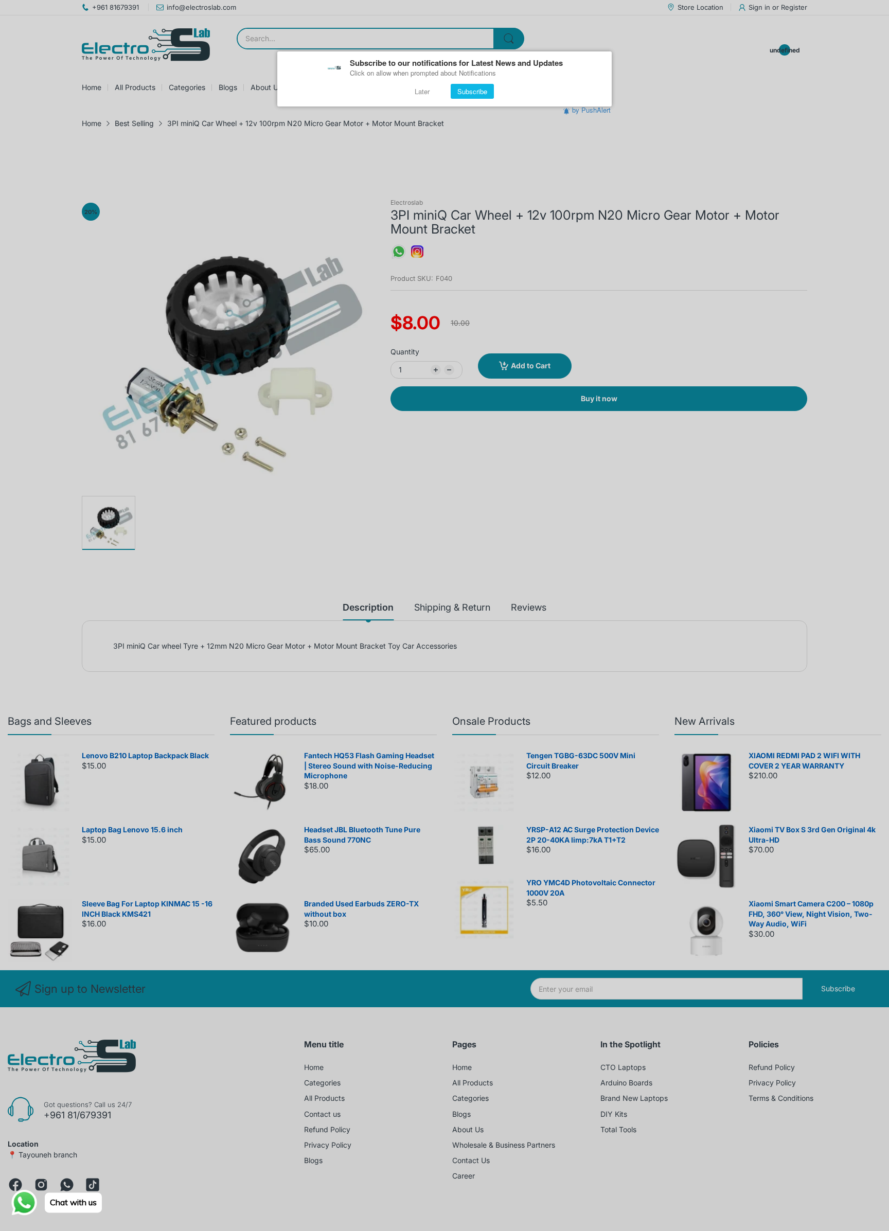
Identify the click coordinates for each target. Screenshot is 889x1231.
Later (422, 91)
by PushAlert (591, 110)
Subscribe (472, 91)
